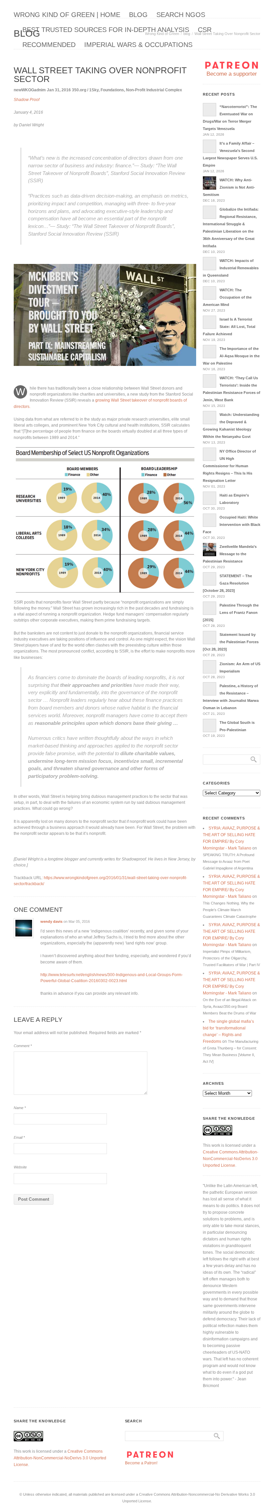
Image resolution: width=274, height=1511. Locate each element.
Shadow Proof (26, 99)
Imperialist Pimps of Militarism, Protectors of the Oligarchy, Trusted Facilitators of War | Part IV (231, 958)
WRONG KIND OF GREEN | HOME (67, 14)
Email (19, 1137)
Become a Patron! (141, 1463)
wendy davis (51, 921)
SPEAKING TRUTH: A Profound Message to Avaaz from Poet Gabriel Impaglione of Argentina (228, 861)
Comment (23, 1046)
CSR (205, 29)
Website (20, 1167)
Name (20, 1108)
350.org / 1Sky (85, 90)
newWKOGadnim (30, 90)
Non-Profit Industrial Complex (154, 90)
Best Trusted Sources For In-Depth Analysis (105, 29)
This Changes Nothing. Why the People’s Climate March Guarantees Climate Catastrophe (229, 909)
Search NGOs (180, 14)
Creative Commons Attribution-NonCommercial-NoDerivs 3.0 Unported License (230, 1159)
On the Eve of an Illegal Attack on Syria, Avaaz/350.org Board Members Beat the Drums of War (229, 1006)
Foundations (112, 90)
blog (138, 14)
